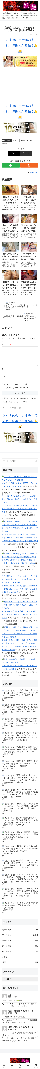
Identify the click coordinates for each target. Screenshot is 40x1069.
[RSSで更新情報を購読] (29, 165)
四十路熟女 (7, 140)
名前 (3, 369)
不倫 (23, 140)
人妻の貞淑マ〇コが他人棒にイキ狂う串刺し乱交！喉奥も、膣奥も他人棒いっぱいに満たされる (19, 614)
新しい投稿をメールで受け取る (16, 388)
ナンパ (17, 140)
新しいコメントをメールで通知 (16, 384)
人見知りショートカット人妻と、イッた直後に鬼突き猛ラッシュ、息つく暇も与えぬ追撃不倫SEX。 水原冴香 (19, 589)
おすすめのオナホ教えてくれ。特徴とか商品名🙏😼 (20, 45)
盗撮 (5, 143)
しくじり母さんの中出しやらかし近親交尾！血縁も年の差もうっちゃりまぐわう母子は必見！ (19, 509)
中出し (31, 140)
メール (4, 376)
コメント (6, 345)
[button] (26, 153)
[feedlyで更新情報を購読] (11, 165)
